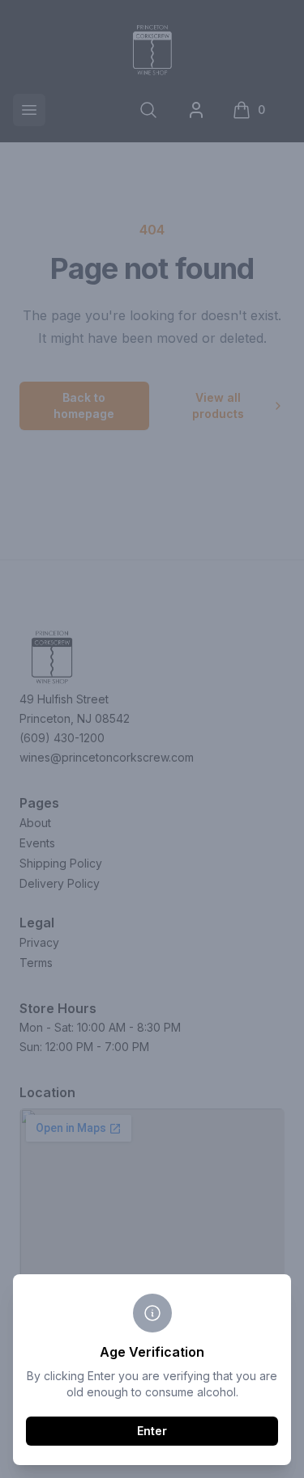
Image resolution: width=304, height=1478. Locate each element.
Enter (152, 1431)
